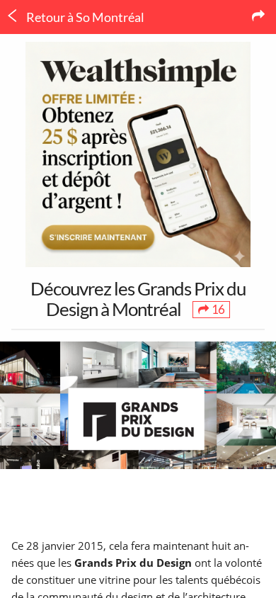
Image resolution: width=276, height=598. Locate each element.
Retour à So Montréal (84, 17)
